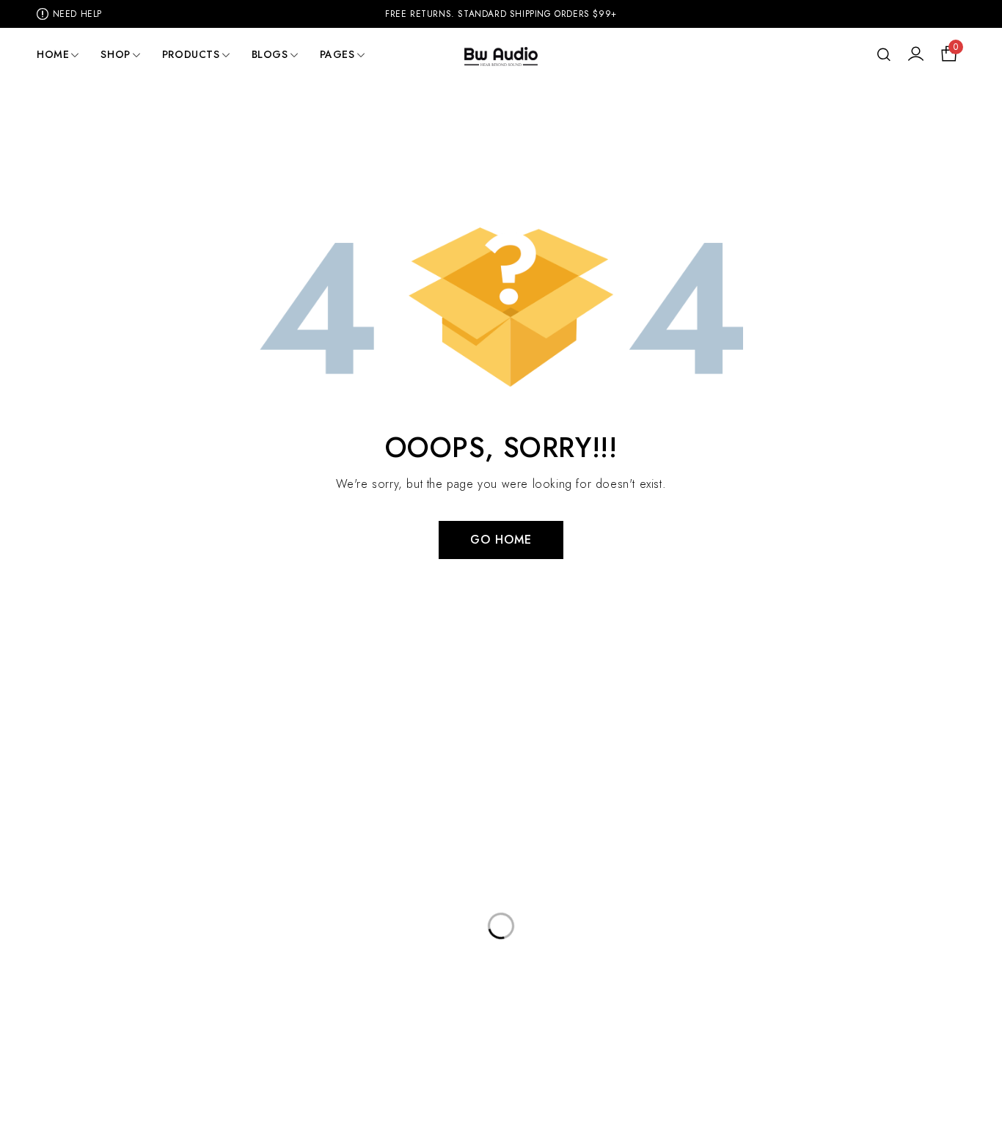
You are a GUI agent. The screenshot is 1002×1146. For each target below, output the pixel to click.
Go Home (501, 539)
